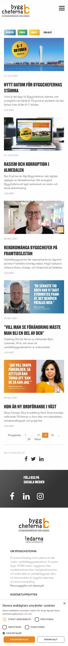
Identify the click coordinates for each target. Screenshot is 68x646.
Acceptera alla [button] (19, 639)
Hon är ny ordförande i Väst (30, 406)
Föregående (14, 435)
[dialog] (34, 623)
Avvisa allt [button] (50, 639)
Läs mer (9, 110)
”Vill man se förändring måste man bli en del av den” (32, 330)
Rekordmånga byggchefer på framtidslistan (30, 250)
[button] (34, 633)
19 (52, 435)
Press (22, 32)
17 (38, 435)
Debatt (34, 32)
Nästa (37, 439)
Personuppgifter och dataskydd (27, 585)
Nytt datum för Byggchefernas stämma (33, 87)
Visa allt (48, 32)
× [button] (64, 603)
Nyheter (10, 32)
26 (28, 439)
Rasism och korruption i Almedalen (26, 167)
